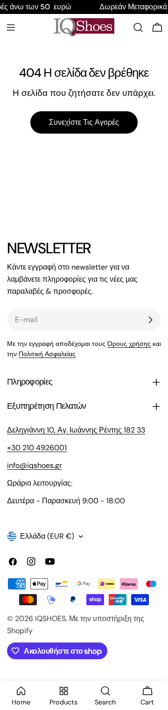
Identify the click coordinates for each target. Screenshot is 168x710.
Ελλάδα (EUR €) (47, 536)
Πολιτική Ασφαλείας (47, 354)
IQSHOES (50, 618)
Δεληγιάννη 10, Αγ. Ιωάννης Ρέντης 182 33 (76, 430)
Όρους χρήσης (129, 343)
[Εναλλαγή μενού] (10, 27)
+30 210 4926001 (37, 448)
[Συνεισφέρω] (150, 320)
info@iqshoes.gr (34, 465)
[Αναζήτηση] (138, 27)
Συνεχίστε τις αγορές (84, 122)
